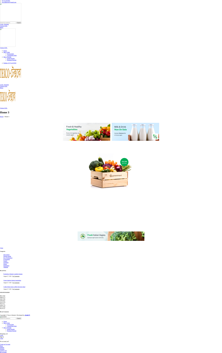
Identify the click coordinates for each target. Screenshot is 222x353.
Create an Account (5, 344)
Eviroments (6, 259)
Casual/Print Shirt (12, 55)
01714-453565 (6, 0)
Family (5, 261)
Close (1, 248)
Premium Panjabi (11, 60)
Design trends (7, 256)
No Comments (15, 276)
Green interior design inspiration (12, 280)
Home (1, 116)
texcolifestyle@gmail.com (9, 2)
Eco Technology (7, 258)
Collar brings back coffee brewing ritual (14, 287)
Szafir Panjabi (11, 58)
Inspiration (6, 265)
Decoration (6, 254)
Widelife (5, 267)
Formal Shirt (10, 54)
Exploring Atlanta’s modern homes (12, 274)
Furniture (5, 262)
